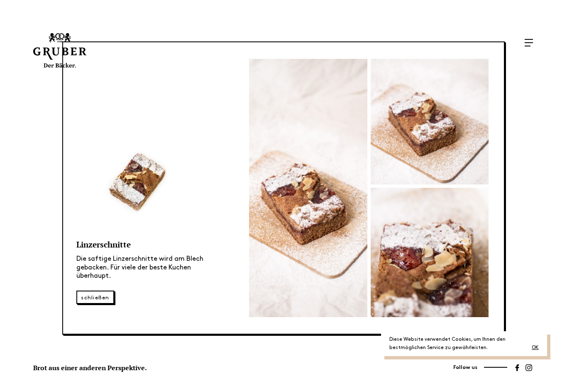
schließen (95, 297)
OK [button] (535, 347)
